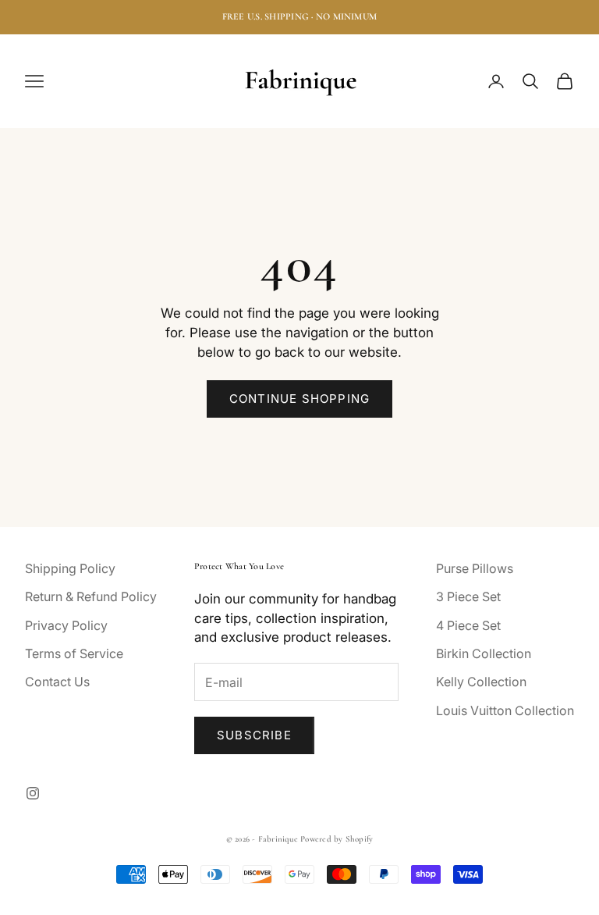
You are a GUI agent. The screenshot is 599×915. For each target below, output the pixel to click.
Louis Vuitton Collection (505, 710)
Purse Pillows (474, 568)
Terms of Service (74, 653)
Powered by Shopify (336, 839)
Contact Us (57, 681)
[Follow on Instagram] (33, 793)
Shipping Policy (70, 568)
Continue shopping (299, 398)
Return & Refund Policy (91, 596)
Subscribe (254, 735)
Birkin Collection (483, 653)
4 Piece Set (468, 625)
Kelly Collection (481, 681)
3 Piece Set (468, 596)
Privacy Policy (66, 625)
